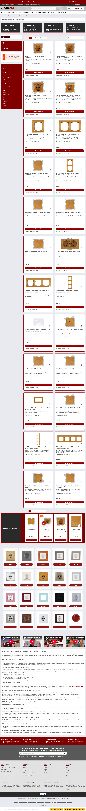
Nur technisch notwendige (57, 809)
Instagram (46, 770)
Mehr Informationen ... (38, 809)
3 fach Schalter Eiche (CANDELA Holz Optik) (68, 407)
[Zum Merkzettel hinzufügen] (50, 52)
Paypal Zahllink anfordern (75, 1)
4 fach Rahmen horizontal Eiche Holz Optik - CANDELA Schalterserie (68, 447)
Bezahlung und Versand (28, 770)
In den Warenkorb (38, 72)
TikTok (45, 772)
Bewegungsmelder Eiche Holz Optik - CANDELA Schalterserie (31, 530)
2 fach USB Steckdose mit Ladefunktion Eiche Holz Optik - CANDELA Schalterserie (37, 330)
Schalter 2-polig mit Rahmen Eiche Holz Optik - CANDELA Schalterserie (76, 530)
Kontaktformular (11, 775)
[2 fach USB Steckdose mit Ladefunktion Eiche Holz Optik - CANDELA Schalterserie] (38, 321)
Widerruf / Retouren (61, 802)
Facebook (46, 767)
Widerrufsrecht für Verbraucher (29, 772)
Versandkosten (40, 798)
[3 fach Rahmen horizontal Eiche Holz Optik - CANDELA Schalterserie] (38, 282)
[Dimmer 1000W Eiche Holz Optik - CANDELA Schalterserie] (38, 478)
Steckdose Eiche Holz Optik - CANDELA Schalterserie (35, 57)
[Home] (2, 12)
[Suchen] (54, 8)
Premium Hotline (23, 802)
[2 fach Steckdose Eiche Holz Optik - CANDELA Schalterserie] (70, 243)
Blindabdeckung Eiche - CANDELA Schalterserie (69, 329)
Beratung (16, 802)
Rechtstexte (26, 764)
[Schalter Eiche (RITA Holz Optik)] (70, 361)
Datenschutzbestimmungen (32, 756)
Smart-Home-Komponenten (77, 686)
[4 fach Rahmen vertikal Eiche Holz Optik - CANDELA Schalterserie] (38, 439)
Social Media (47, 764)
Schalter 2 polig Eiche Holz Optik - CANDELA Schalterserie (68, 486)
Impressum (25, 767)
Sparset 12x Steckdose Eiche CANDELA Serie (46, 530)
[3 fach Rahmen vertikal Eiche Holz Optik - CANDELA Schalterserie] (70, 282)
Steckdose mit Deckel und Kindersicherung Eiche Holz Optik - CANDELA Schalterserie (68, 96)
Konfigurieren (68, 809)
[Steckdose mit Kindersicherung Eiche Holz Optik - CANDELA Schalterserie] (70, 48)
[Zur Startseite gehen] (7, 8)
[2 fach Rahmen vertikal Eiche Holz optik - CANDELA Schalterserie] (70, 165)
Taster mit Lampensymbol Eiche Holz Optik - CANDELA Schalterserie (37, 252)
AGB (52, 756)
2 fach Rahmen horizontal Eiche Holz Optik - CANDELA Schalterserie (68, 135)
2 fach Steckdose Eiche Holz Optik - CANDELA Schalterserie (69, 252)
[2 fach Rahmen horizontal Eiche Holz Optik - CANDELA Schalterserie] (70, 126)
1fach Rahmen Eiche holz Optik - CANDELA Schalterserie (36, 135)
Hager (67, 773)
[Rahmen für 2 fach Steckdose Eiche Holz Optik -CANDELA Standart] (38, 400)
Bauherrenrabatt (32, 802)
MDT (67, 772)
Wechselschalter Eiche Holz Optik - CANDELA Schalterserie (37, 213)
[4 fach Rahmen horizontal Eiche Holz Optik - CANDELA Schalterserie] (70, 439)
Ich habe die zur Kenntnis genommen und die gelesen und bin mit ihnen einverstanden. (42, 757)
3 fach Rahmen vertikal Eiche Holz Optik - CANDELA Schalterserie (67, 291)
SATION (67, 770)
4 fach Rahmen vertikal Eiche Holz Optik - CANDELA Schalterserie (36, 447)
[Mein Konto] (83, 5)
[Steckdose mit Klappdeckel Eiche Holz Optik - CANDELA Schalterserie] (38, 87)
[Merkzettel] (69, 8)
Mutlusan (67, 769)
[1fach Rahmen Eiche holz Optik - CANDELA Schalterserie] (38, 126)
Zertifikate (69, 802)
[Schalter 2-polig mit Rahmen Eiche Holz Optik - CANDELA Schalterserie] (75, 521)
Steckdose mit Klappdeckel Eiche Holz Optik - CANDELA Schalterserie (37, 96)
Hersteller (68, 764)
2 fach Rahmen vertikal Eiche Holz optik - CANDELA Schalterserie (67, 174)
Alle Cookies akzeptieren (78, 809)
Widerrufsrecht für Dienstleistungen (30, 773)
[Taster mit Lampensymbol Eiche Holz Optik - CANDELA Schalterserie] (38, 243)
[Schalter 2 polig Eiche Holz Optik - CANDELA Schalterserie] (70, 478)
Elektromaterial (53, 697)
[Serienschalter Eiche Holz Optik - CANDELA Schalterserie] (70, 204)
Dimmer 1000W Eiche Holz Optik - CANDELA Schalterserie (37, 486)
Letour (67, 767)
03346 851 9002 (4, 769)
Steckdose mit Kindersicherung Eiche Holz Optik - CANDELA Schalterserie (69, 57)
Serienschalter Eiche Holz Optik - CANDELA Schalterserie (68, 213)
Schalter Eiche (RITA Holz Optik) (65, 368)
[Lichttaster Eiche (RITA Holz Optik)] (38, 361)
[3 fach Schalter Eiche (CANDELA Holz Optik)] (70, 400)
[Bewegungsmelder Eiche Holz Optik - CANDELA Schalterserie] (31, 521)
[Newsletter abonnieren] (65, 753)
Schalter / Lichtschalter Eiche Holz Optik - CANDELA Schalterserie (36, 174)
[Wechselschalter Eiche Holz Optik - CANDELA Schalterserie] (38, 204)
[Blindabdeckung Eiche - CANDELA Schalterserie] (70, 321)
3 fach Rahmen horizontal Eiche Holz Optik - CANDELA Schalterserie (37, 291)
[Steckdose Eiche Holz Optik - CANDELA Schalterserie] (38, 48)
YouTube (46, 769)
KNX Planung (48, 802)
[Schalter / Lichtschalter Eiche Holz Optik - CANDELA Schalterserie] (38, 165)
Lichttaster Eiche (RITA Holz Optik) (34, 368)
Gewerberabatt (40, 802)
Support (54, 802)
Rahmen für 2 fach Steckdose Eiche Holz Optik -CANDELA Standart (38, 408)
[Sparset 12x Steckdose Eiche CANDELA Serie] (46, 521)
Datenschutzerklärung (27, 775)
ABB (66, 775)
